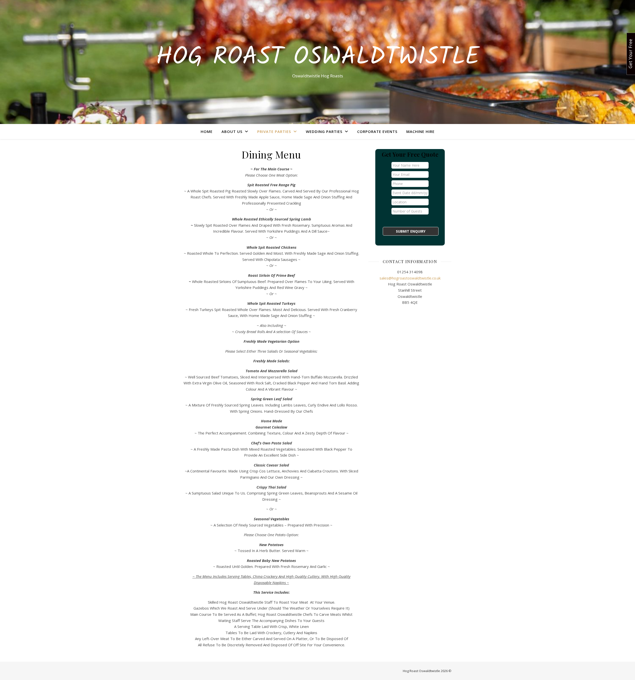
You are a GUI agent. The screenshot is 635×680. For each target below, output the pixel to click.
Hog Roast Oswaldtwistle (317, 57)
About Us (232, 131)
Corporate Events (377, 131)
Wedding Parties (324, 131)
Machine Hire (420, 131)
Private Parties (274, 131)
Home (207, 131)
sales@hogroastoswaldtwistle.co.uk (410, 278)
